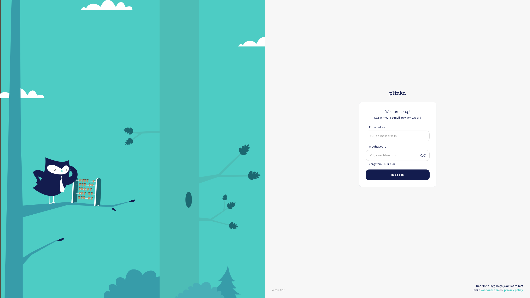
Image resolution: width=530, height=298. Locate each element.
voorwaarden (490, 290)
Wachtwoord (377, 146)
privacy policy (513, 290)
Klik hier (389, 164)
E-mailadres (377, 127)
